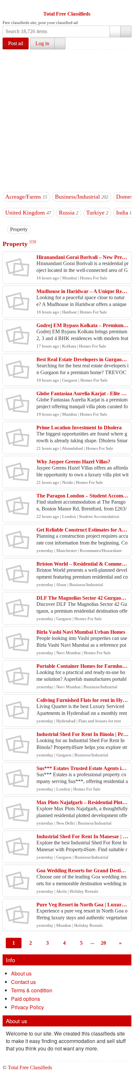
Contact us (23, 982)
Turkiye (95, 212)
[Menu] (8, 6)
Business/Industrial (77, 196)
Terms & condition (31, 990)
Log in (42, 43)
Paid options (25, 998)
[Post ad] (20, 6)
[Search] (125, 31)
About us (21, 973)
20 (103, 943)
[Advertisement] (67, 120)
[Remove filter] (27, 229)
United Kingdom (25, 212)
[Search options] (115, 31)
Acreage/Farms (23, 196)
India (122, 212)
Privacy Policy (27, 1007)
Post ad (15, 43)
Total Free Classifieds (66, 14)
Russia (66, 212)
